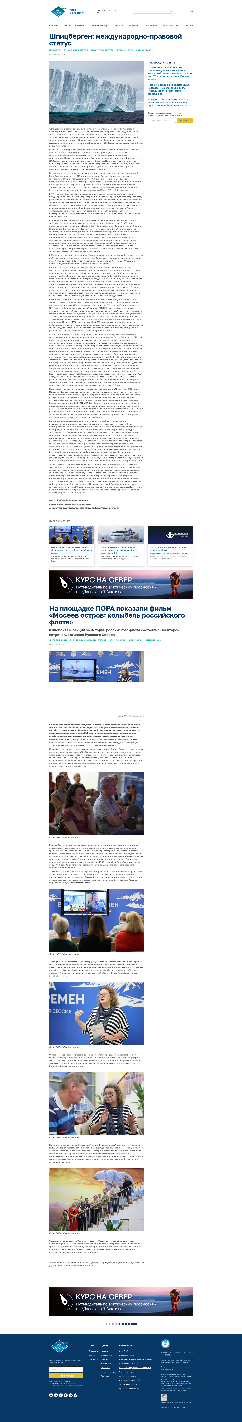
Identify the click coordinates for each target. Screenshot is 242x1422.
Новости (104, 1351)
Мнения (189, 26)
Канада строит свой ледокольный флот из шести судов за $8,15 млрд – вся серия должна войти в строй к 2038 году (170, 102)
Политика (134, 26)
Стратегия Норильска (128, 1372)
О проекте (93, 1351)
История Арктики (117, 640)
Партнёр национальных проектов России (176, 1402)
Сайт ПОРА (124, 1351)
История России (153, 640)
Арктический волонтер (129, 1388)
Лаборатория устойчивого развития (135, 1368)
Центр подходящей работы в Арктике (135, 1359)
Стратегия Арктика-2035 (130, 1380)
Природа (79, 26)
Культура (53, 26)
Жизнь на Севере (171, 26)
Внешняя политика (145, 50)
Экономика (151, 26)
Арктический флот (58, 640)
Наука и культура (108, 1372)
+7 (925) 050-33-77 (182, 1362)
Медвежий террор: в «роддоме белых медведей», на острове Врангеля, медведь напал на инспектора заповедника (169, 89)
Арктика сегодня (108, 1355)
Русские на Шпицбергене (76, 50)
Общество (119, 26)
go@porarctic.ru (167, 1369)
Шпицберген (55, 50)
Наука (67, 26)
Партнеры (93, 1359)
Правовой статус (125, 50)
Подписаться (185, 120)
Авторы (92, 1355)
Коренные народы (99, 26)
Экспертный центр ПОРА (176, 1374)
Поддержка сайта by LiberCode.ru (173, 1407)
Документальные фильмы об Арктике (88, 640)
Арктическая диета (127, 1376)
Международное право (102, 50)
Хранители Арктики (128, 1384)
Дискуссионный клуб (128, 1363)
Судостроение (135, 640)
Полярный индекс (127, 1355)
